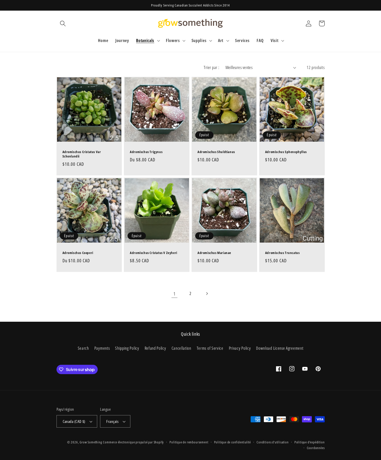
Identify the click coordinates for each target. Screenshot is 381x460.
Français (112, 421)
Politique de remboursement (189, 442)
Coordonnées (316, 447)
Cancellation (181, 348)
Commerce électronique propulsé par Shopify (133, 442)
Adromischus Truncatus (282, 253)
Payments (102, 348)
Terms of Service (210, 348)
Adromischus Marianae (214, 253)
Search (83, 348)
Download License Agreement (279, 348)
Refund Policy (155, 348)
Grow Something (91, 442)
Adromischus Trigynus (146, 152)
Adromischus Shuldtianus (216, 152)
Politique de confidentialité (232, 442)
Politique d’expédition (309, 442)
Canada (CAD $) (74, 421)
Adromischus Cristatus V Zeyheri (153, 253)
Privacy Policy (240, 348)
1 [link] (174, 293)
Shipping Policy (127, 348)
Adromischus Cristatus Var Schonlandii (81, 154)
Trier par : (211, 67)
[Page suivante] (206, 293)
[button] (63, 23)
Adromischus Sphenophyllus (286, 152)
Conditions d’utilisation (272, 442)
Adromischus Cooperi (77, 253)
